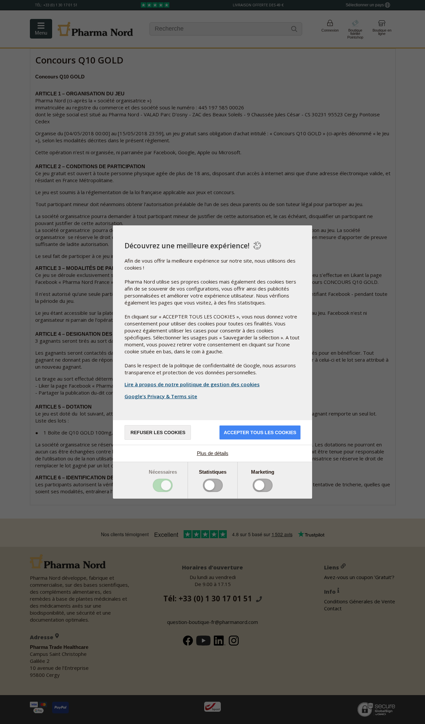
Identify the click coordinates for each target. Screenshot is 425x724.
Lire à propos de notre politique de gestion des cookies (192, 384)
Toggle (163, 485)
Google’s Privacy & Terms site (161, 396)
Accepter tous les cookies (260, 432)
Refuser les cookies (157, 432)
